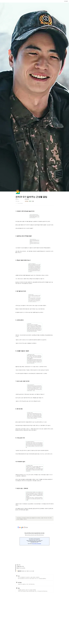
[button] (66, 1)
